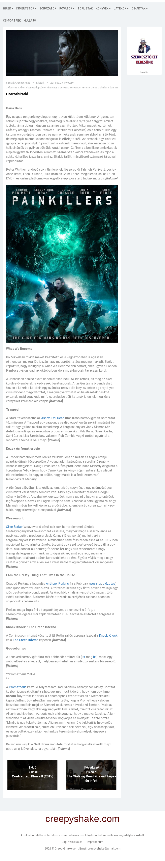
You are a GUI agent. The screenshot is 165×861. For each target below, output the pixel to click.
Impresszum (95, 841)
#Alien (21, 87)
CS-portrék (12, 20)
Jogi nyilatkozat (72, 841)
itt (83, 657)
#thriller (102, 87)
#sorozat (63, 87)
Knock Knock (108, 635)
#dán (111, 87)
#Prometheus (89, 87)
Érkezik (40, 82)
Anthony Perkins (57, 583)
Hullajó (30, 20)
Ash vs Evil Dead (52, 418)
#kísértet (11, 87)
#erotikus (75, 87)
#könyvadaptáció (36, 87)
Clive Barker (14, 527)
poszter (95, 583)
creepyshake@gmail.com (104, 848)
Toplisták (85, 8)
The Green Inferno (25, 640)
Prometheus (17, 687)
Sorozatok (47, 8)
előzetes (109, 583)
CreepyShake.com (66, 848)
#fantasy (51, 87)
